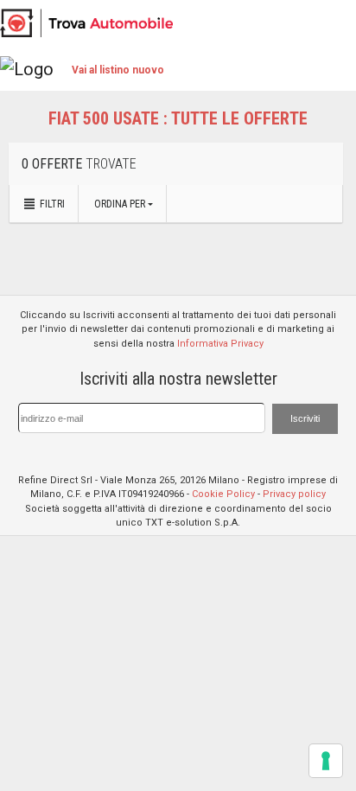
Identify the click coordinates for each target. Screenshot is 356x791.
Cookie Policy (223, 494)
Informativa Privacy (220, 343)
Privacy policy (294, 494)
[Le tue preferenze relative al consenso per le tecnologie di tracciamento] (325, 760)
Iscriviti (305, 418)
